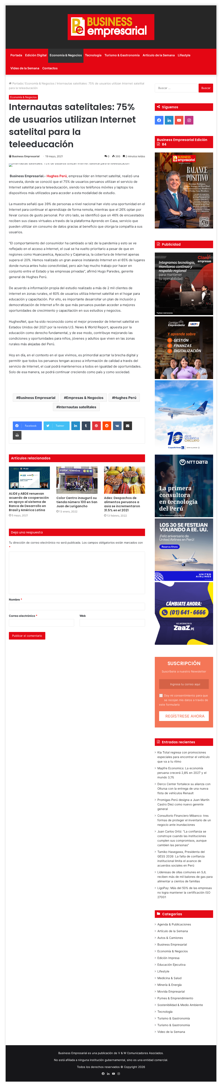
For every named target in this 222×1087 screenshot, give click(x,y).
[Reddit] (107, 425)
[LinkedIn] (75, 425)
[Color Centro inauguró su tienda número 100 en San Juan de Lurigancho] (77, 480)
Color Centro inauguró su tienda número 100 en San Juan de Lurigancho (76, 502)
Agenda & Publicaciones (174, 924)
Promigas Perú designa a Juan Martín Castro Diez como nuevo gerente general (183, 804)
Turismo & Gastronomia (173, 1025)
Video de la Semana (24, 68)
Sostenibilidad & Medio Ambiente (180, 1005)
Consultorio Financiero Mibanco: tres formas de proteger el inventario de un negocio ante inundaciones (184, 820)
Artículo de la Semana (159, 55)
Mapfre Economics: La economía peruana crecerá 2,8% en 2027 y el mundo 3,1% (181, 772)
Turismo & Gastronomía (122, 55)
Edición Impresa (168, 958)
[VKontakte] (117, 425)
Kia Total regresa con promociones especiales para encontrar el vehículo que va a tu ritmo (183, 757)
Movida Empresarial (171, 991)
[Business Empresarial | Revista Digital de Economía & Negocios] (111, 27)
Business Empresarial (25, 156)
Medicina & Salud (169, 978)
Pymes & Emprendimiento (175, 998)
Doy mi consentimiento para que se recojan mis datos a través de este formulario (183, 700)
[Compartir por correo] (127, 425)
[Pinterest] (96, 425)
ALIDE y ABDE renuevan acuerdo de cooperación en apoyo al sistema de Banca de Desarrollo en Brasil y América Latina (29, 501)
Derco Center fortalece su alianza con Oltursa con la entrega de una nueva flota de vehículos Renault (184, 788)
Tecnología (93, 55)
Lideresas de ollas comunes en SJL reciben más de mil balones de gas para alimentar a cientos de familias (185, 876)
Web (83, 615)
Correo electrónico (23, 615)
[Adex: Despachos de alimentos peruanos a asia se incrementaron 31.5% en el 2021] (124, 480)
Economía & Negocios (66, 55)
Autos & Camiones (170, 938)
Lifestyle (184, 55)
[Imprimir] (17, 435)
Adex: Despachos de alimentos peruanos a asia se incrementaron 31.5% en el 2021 (122, 504)
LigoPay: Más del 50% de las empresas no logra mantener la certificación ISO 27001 (184, 892)
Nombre (15, 599)
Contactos (50, 68)
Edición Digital (36, 55)
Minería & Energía (169, 985)
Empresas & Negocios (84, 397)
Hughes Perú (125, 397)
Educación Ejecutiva (171, 964)
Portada (16, 55)
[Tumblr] (86, 425)
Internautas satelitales (77, 407)
